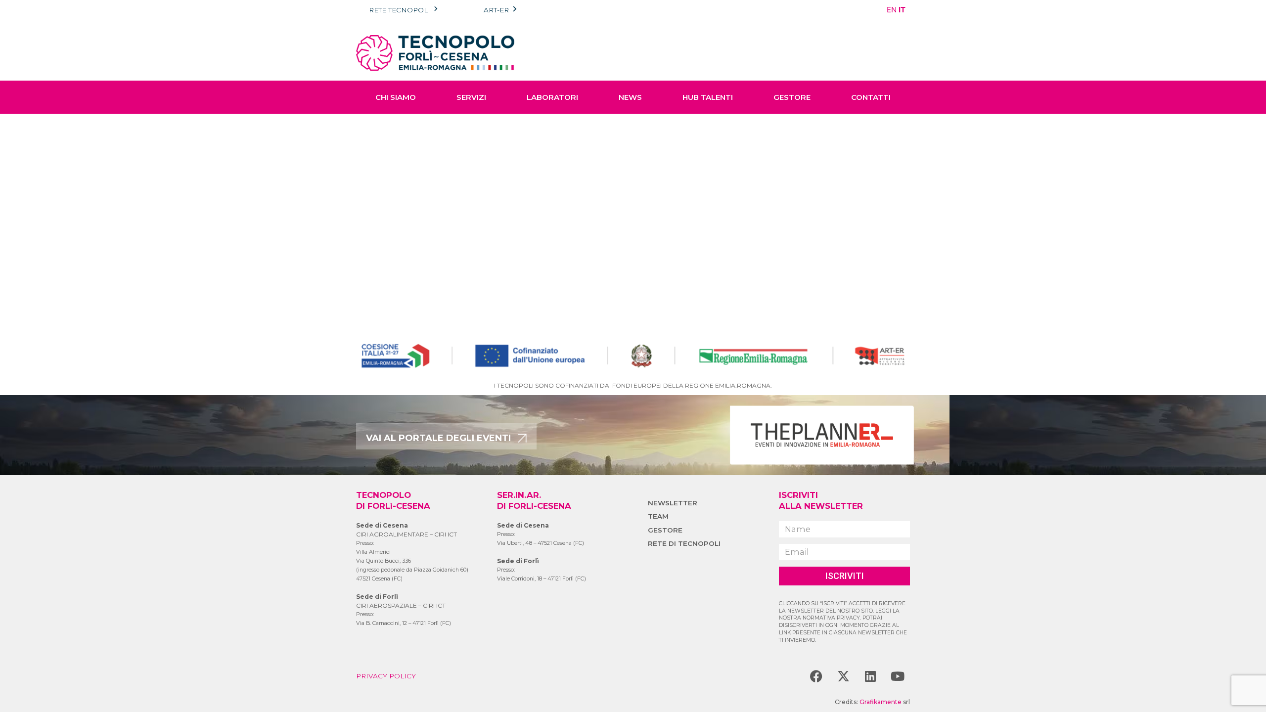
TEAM (658, 516)
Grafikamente (880, 702)
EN (892, 9)
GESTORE (792, 97)
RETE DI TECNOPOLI (684, 543)
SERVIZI (471, 97)
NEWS (630, 97)
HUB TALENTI (707, 97)
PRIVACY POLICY (386, 676)
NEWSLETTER (672, 503)
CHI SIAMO (395, 97)
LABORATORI (552, 97)
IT (902, 9)
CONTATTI (871, 97)
